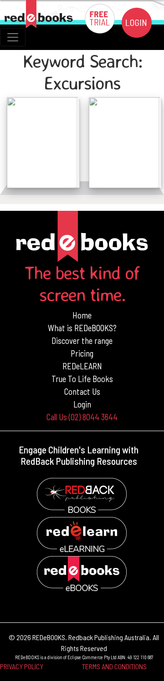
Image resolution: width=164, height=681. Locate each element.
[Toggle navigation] (13, 37)
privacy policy (21, 666)
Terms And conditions (114, 666)
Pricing (82, 353)
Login (82, 404)
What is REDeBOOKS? (82, 328)
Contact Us (82, 391)
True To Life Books (82, 378)
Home (82, 315)
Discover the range (82, 340)
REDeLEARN (82, 366)
